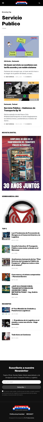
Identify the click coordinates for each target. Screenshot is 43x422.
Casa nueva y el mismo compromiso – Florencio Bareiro (26, 276)
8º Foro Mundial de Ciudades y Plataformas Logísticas (24, 310)
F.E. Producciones (29, 418)
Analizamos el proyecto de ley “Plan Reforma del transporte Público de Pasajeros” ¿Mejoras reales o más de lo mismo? (26, 262)
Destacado (15, 61)
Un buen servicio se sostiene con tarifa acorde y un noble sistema (20, 66)
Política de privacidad (17, 414)
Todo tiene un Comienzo (21, 335)
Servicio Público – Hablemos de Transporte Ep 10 (19, 109)
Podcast (15, 104)
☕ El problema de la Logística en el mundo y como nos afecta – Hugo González (25, 322)
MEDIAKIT (29, 414)
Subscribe (20, 387)
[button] (3, 3)
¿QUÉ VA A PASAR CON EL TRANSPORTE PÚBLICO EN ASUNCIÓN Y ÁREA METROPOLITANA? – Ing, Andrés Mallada (25, 290)
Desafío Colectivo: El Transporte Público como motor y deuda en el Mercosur (25, 248)
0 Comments (28, 76)
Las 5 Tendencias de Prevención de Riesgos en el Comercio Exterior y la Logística (26, 235)
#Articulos (7, 61)
